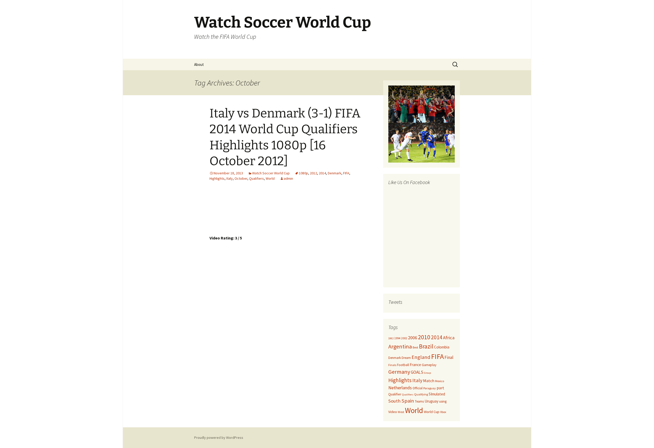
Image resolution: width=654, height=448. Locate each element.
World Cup (431, 411)
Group (427, 372)
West (401, 412)
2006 (412, 338)
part (440, 387)
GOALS (417, 372)
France (415, 364)
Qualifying (421, 394)
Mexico (439, 381)
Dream (406, 358)
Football (403, 365)
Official (418, 388)
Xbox (443, 412)
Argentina (400, 346)
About (199, 64)
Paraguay (429, 388)
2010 (424, 337)
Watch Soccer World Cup (271, 173)
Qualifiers (256, 178)
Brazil (426, 346)
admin (288, 178)
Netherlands (400, 388)
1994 (397, 338)
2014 (322, 173)
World (270, 178)
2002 (404, 338)
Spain (407, 400)
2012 (313, 173)
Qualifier (394, 394)
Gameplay (429, 365)
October (241, 178)
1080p (303, 173)
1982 (390, 338)
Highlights (217, 178)
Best (415, 347)
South (394, 401)
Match (428, 380)
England (421, 357)
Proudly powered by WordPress (218, 437)
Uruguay (431, 401)
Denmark (334, 173)
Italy (229, 178)
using (443, 401)
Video (392, 411)
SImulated (437, 394)
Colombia (441, 347)
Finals (392, 365)
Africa (448, 338)
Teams (419, 401)
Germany (399, 371)
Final (449, 357)
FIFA (346, 173)
